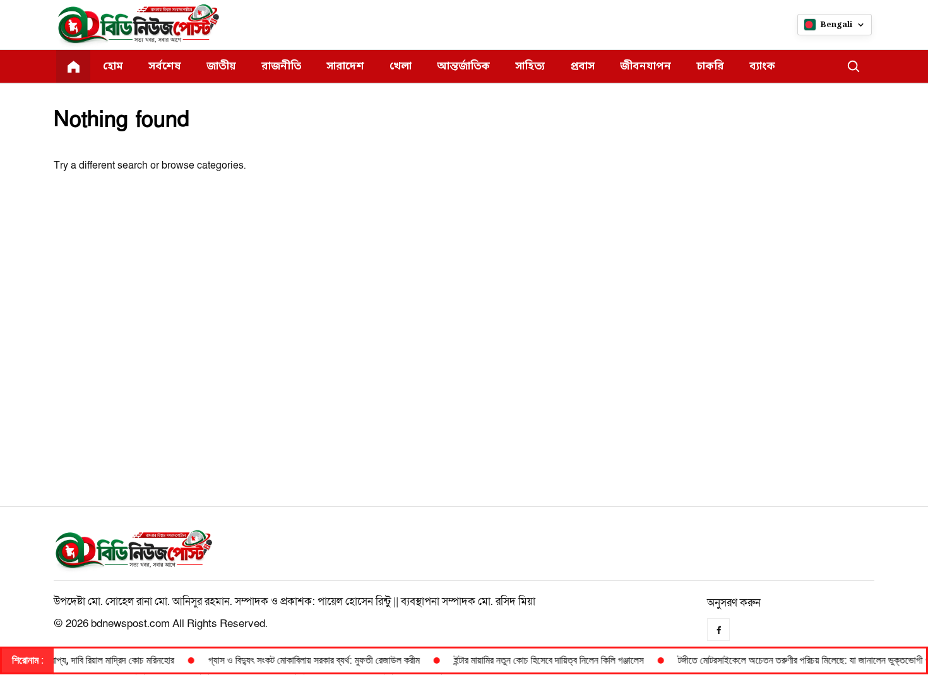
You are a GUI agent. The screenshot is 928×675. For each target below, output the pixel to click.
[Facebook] (718, 629)
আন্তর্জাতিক (463, 66)
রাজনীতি (281, 66)
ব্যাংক (762, 66)
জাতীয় (221, 66)
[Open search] (853, 66)
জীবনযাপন (645, 66)
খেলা (401, 66)
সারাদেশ (345, 66)
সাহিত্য (530, 66)
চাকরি (710, 66)
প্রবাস (582, 66)
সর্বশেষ (164, 66)
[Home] (73, 66)
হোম (113, 66)
